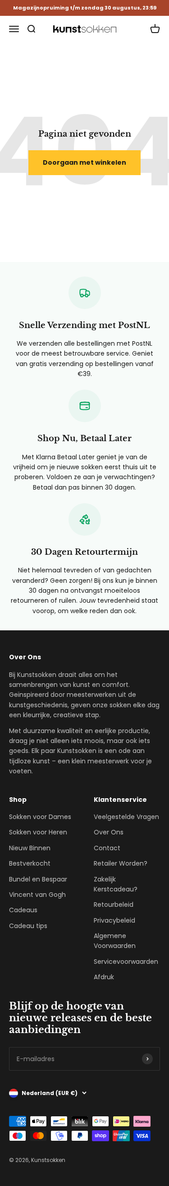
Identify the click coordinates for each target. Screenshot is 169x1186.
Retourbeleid (113, 904)
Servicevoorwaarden (126, 961)
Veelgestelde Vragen (126, 816)
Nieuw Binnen (29, 848)
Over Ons (108, 832)
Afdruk (104, 976)
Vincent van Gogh (37, 894)
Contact (107, 848)
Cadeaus (23, 910)
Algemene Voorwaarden (115, 940)
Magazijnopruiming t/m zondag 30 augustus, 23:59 (84, 8)
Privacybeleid (114, 920)
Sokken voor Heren (38, 832)
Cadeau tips (28, 925)
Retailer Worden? (120, 863)
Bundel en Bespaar (38, 879)
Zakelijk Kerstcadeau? (115, 884)
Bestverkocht (29, 863)
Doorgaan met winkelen (84, 162)
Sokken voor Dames (40, 816)
